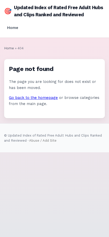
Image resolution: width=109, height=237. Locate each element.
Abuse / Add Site (43, 140)
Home (12, 27)
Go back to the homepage (33, 97)
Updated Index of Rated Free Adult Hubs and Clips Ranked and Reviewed (53, 11)
